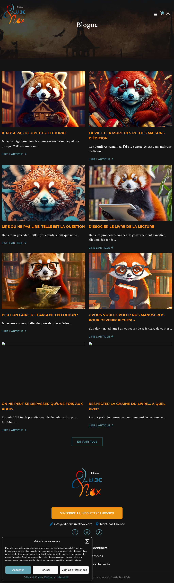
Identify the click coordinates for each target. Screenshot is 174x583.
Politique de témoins (33, 577)
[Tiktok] (99, 532)
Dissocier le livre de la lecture (121, 227)
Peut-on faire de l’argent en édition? (40, 315)
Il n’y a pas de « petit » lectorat (34, 133)
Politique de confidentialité (56, 577)
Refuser (45, 569)
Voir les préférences (74, 569)
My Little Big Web (118, 577)
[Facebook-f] (75, 532)
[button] (87, 541)
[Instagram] (87, 532)
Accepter (18, 569)
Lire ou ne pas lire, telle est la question (43, 227)
